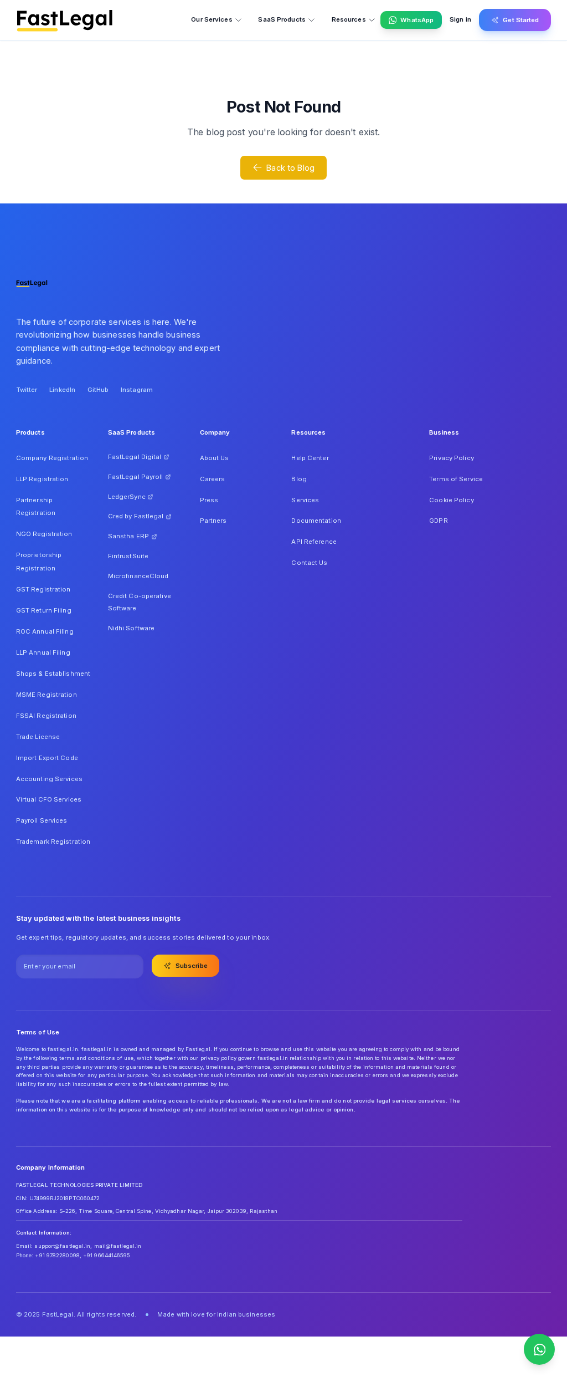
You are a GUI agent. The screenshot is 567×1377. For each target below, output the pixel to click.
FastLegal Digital (135, 457)
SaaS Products (281, 19)
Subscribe (192, 966)
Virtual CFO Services (48, 799)
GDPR (438, 520)
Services (305, 500)
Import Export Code (47, 758)
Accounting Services (49, 779)
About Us (214, 458)
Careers (212, 479)
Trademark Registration (53, 841)
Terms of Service (456, 479)
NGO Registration (44, 534)
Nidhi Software (131, 628)
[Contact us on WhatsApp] (539, 1349)
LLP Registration (42, 479)
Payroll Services (42, 820)
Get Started (521, 20)
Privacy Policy (451, 458)
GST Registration (43, 589)
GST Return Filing (43, 610)
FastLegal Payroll (135, 477)
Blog (298, 479)
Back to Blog (290, 167)
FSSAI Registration (46, 716)
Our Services (211, 19)
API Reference (313, 541)
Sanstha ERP (128, 536)
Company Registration (52, 458)
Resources (349, 19)
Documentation (316, 520)
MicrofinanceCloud (138, 576)
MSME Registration (46, 694)
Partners (213, 520)
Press (209, 500)
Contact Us (309, 563)
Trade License (38, 737)
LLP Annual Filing (43, 652)
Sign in (460, 19)
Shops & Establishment (53, 673)
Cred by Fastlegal (136, 516)
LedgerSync (127, 497)
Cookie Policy (451, 500)
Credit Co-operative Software (139, 602)
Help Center (309, 458)
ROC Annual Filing (45, 631)
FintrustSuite (128, 556)
